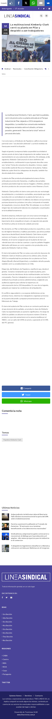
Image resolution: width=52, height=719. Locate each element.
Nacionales (17, 69)
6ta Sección (7, 633)
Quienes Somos (15, 696)
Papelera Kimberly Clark (12, 440)
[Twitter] (45, 8)
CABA (5, 656)
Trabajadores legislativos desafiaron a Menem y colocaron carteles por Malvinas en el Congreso (30, 547)
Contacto (39, 696)
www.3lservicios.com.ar (26, 715)
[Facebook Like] (11, 3)
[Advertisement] (26, 96)
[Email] (41, 3)
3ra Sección (7, 622)
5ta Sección (7, 629)
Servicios (28, 696)
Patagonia (7, 674)
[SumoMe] (48, 3)
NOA (5, 667)
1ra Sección (7, 614)
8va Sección (7, 640)
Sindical (7, 69)
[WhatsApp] (33, 3)
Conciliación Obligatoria (33, 69)
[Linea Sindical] (17, 16)
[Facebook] (39, 8)
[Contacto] (49, 8)
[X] (26, 3)
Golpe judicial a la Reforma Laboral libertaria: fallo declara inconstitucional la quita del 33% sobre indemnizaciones (29, 516)
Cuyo (5, 671)
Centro (6, 659)
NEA (4, 663)
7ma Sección (8, 637)
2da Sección (7, 618)
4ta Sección (7, 625)
